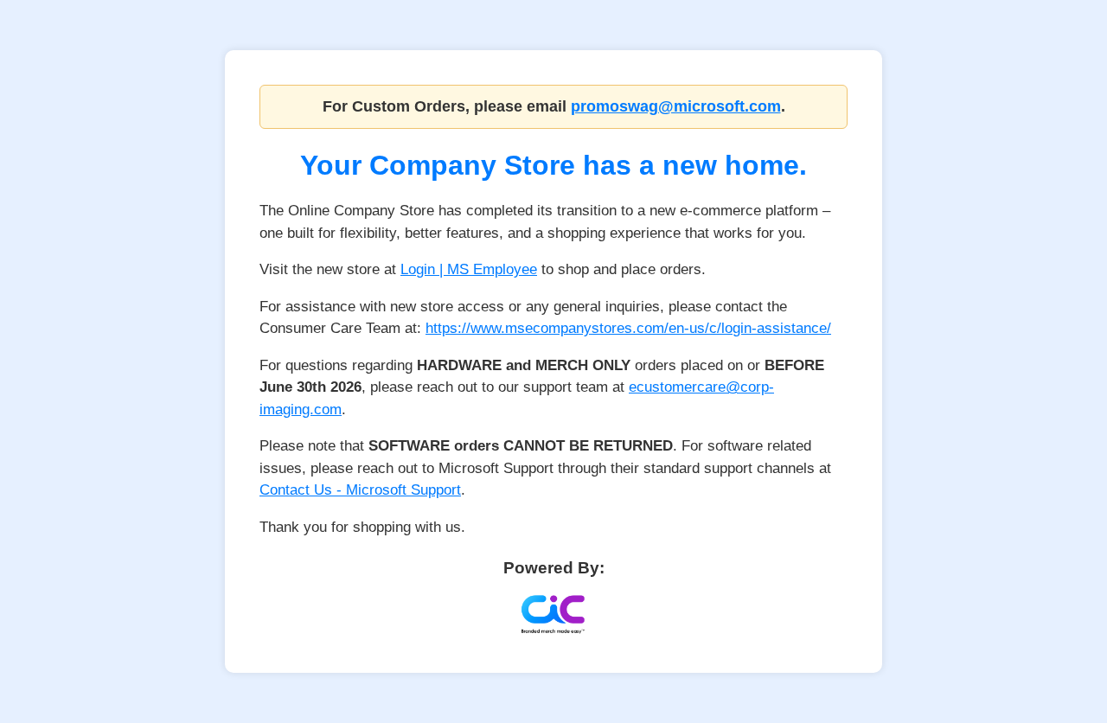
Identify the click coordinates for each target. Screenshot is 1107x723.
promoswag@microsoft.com (676, 106)
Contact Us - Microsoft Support (360, 490)
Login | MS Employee (468, 269)
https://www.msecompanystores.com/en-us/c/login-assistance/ (628, 328)
